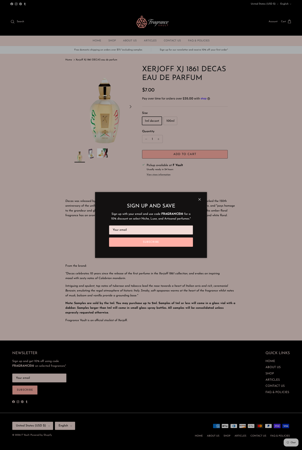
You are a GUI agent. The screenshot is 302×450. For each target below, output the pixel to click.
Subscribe (151, 242)
